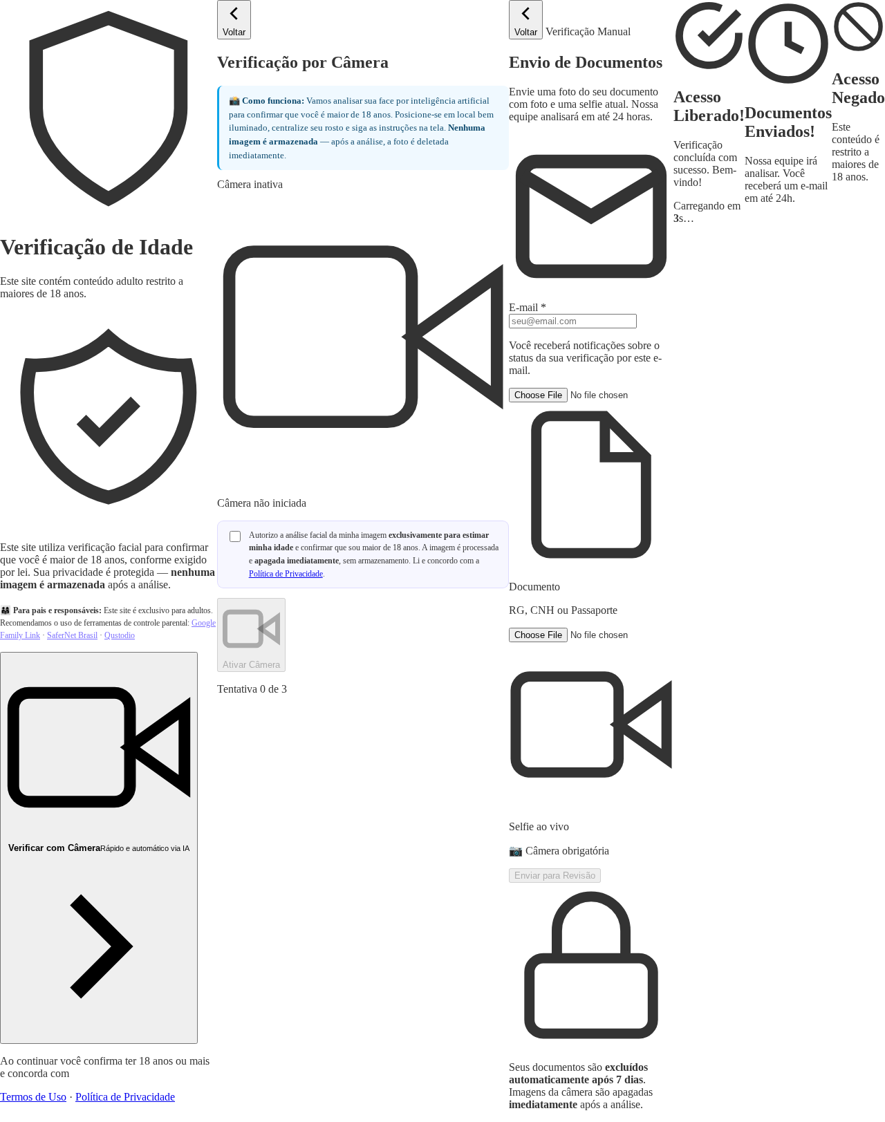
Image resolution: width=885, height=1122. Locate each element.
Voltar (234, 32)
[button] (591, 502)
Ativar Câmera (251, 665)
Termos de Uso (33, 1097)
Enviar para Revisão (554, 875)
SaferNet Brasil (72, 635)
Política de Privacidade (125, 1097)
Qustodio (119, 635)
